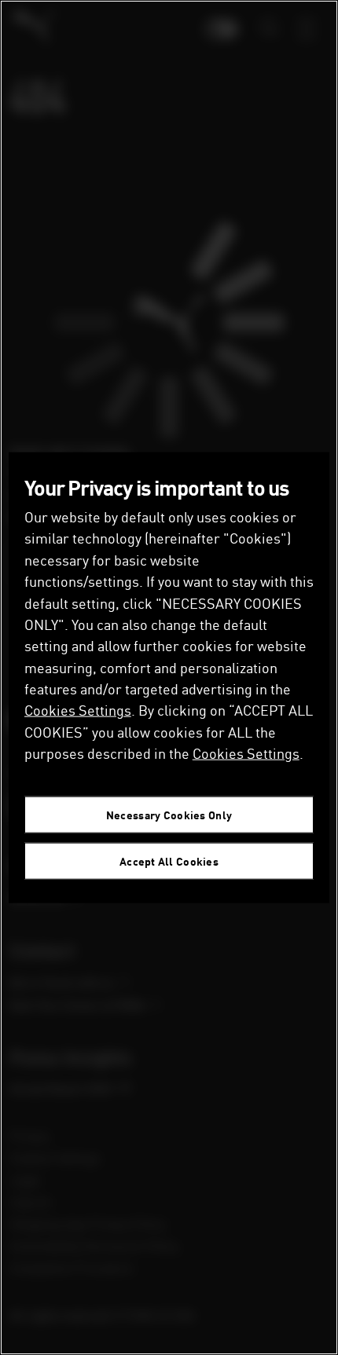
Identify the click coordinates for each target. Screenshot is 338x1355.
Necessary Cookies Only (169, 815)
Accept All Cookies (169, 861)
